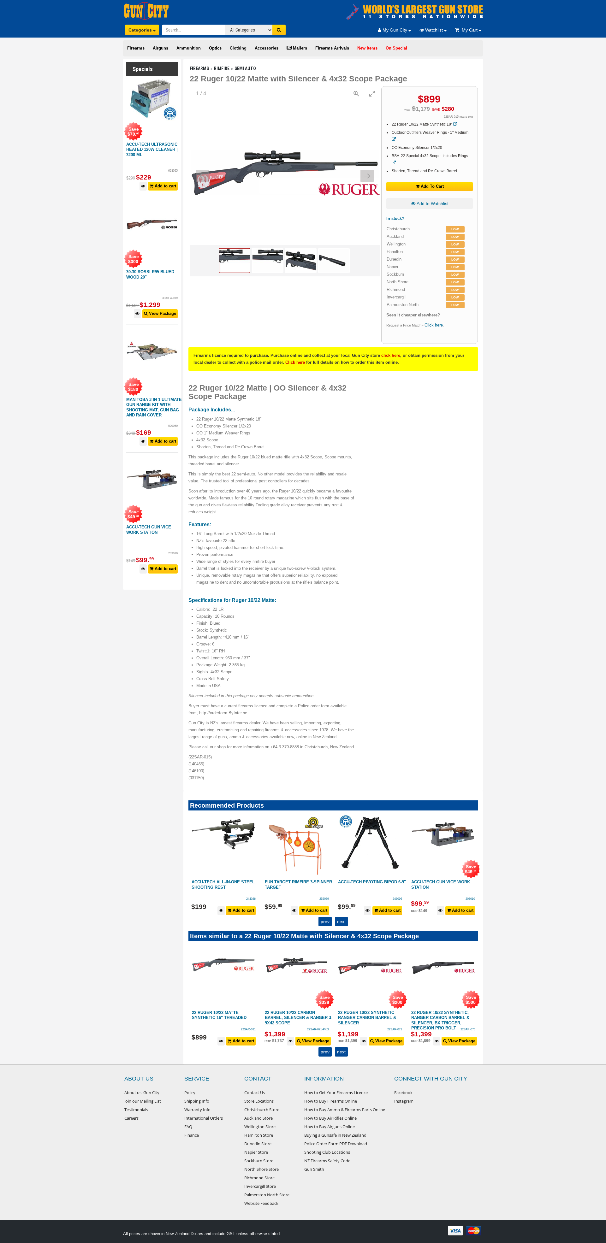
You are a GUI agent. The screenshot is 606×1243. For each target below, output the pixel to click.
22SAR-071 (338, 1029)
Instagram (403, 1101)
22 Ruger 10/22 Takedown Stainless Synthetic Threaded (456, 1017)
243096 (324, 898)
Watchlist (434, 29)
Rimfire (221, 68)
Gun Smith (314, 1169)
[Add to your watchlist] (143, 186)
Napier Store (256, 1152)
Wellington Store (260, 1126)
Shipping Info (196, 1101)
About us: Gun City (141, 1092)
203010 (397, 898)
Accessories (266, 48)
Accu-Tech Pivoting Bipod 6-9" (299, 882)
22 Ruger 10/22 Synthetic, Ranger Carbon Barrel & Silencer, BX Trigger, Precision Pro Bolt (384, 1020)
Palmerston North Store (266, 1195)
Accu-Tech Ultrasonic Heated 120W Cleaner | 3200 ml (152, 149)
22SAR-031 (192, 1029)
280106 (470, 898)
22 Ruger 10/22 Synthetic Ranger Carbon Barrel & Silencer (311, 1017)
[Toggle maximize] (372, 93)
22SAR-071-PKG (262, 1029)
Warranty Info (197, 1109)
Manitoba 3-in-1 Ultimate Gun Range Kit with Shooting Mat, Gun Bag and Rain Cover (154, 407)
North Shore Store (261, 1169)
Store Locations (259, 1101)
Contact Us (254, 1092)
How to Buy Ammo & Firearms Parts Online (344, 1109)
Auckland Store (258, 1118)
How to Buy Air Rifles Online (330, 1118)
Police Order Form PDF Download (335, 1143)
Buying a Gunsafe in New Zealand (335, 1135)
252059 (251, 898)
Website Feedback (261, 1203)
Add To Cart (431, 186)
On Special (396, 48)
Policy (189, 1092)
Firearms (136, 48)
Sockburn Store (258, 1160)
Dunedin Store (257, 1143)
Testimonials (136, 1109)
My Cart (469, 29)
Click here (434, 325)
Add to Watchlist (432, 203)
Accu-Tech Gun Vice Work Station (148, 530)
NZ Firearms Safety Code (327, 1160)
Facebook (403, 1092)
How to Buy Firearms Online (330, 1101)
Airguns (160, 48)
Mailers (299, 48)
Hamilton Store (258, 1135)
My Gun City (394, 29)
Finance (191, 1135)
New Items (367, 48)
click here (390, 355)
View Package (162, 313)
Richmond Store (259, 1178)
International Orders (203, 1118)
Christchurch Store (261, 1109)
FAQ (188, 1126)
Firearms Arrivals (332, 48)
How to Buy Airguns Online (329, 1126)
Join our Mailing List (142, 1101)
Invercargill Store (260, 1186)
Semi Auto (245, 68)
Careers (131, 1118)
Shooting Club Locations (327, 1152)
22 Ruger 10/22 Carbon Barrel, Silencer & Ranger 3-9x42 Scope (242, 1017)
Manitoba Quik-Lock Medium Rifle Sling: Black (443, 885)
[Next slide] (367, 176)
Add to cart (164, 186)
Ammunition (188, 48)
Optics (215, 48)
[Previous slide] (202, 176)
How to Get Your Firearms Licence (336, 1092)
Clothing (238, 48)
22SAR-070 (411, 1029)
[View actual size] (356, 93)
